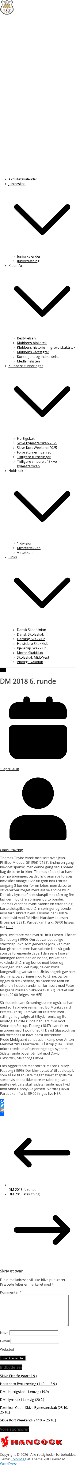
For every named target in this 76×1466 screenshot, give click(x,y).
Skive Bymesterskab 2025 (37, 443)
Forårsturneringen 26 (34, 452)
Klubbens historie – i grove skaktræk (46, 347)
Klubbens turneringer (25, 366)
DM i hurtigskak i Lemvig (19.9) (24, 1391)
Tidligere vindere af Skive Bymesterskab (37, 463)
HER (9, 927)
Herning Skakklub (31, 639)
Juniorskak (17, 183)
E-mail (5, 1341)
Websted (7, 1349)
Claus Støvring (11, 850)
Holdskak (15, 470)
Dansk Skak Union (31, 629)
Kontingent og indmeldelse (38, 356)
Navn (4, 1332)
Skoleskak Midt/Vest (33, 657)
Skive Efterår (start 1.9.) (18, 1375)
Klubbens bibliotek (32, 342)
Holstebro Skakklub (32, 643)
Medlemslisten (28, 361)
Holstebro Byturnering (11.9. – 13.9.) (28, 1383)
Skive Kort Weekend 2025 (37, 447)
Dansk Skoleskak (30, 634)
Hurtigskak (26, 438)
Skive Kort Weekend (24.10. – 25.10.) (28, 1420)
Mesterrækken (29, 548)
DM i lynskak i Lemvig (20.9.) (22, 1399)
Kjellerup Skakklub (31, 648)
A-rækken (25, 552)
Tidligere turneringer (34, 457)
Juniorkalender (29, 256)
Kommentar (11, 1292)
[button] (42, 251)
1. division (24, 543)
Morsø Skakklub (30, 652)
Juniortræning (28, 261)
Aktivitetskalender (22, 179)
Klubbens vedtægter (33, 352)
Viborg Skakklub (30, 662)
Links (12, 557)
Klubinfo (15, 265)
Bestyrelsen (26, 338)
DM (3, 670)
